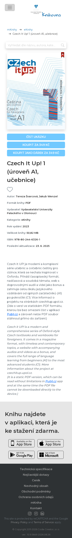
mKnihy (12, 29)
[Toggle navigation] (10, 7)
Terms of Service (44, 522)
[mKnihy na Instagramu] (29, 513)
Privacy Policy (19, 522)
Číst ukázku (36, 137)
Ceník (36, 480)
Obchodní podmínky (36, 491)
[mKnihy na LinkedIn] (42, 513)
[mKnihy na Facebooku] (36, 513)
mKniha (36, 502)
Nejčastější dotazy (36, 474)
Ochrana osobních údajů (36, 497)
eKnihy (28, 29)
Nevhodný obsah (36, 486)
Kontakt (36, 508)
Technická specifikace (36, 469)
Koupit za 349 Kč (36, 145)
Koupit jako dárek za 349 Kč (36, 153)
